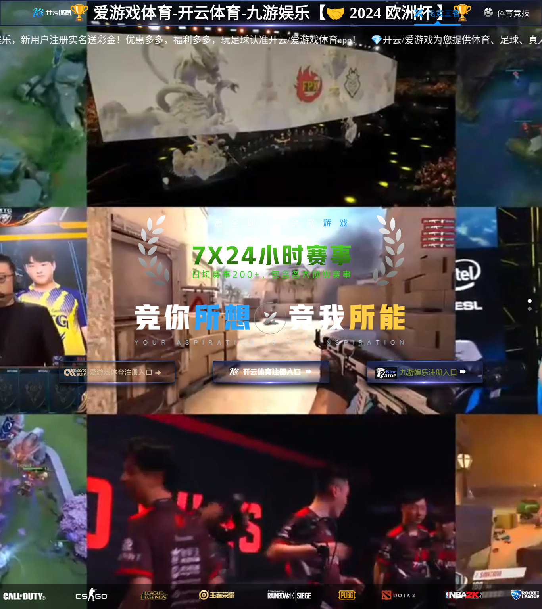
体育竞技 (507, 13)
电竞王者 (437, 13)
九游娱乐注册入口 (425, 375)
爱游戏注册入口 (117, 375)
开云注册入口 (271, 375)
